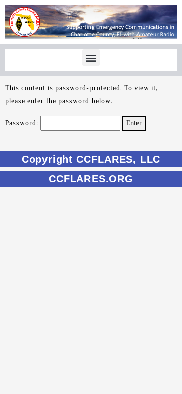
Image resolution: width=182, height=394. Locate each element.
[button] (91, 57)
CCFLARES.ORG (91, 178)
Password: (22, 123)
